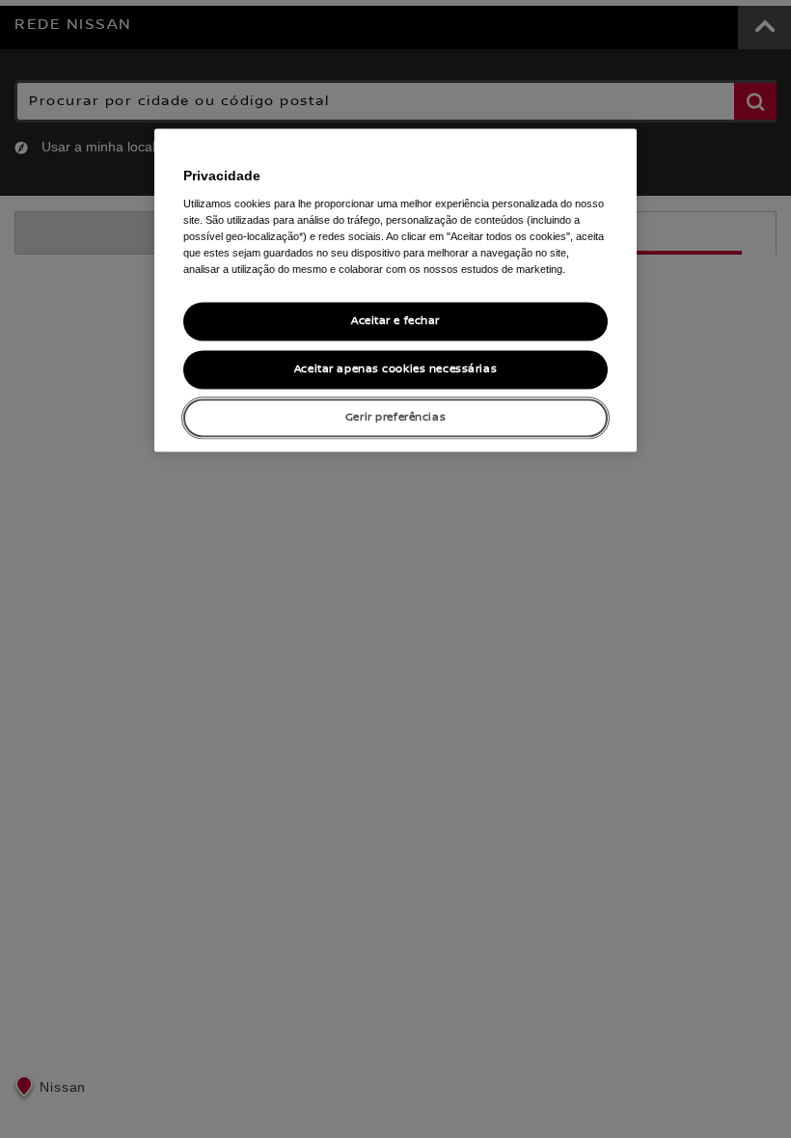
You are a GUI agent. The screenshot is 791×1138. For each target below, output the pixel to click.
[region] (395, 289)
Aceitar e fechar (395, 320)
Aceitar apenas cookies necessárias (395, 369)
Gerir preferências (395, 417)
